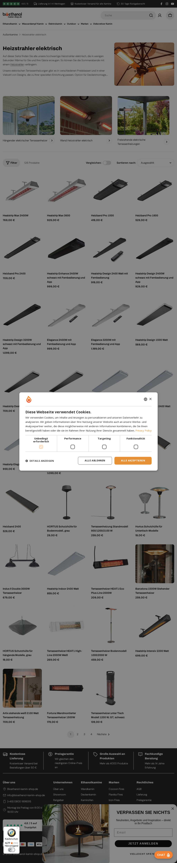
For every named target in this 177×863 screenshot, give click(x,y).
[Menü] (17, 829)
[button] (39, 461)
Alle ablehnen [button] (95, 460)
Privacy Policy (143, 430)
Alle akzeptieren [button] (133, 460)
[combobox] (145, 399)
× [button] (150, 399)
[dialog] (88, 431)
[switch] (11, 850)
